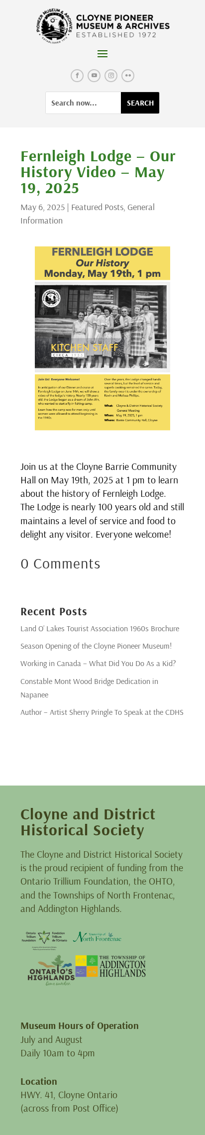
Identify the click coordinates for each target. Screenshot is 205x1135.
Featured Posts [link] (97, 207)
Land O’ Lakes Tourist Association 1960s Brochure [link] (99, 628)
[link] (102, 26)
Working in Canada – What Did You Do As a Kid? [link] (98, 663)
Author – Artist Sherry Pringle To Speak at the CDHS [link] (102, 712)
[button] (102, 53)
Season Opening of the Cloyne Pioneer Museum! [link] (96, 646)
